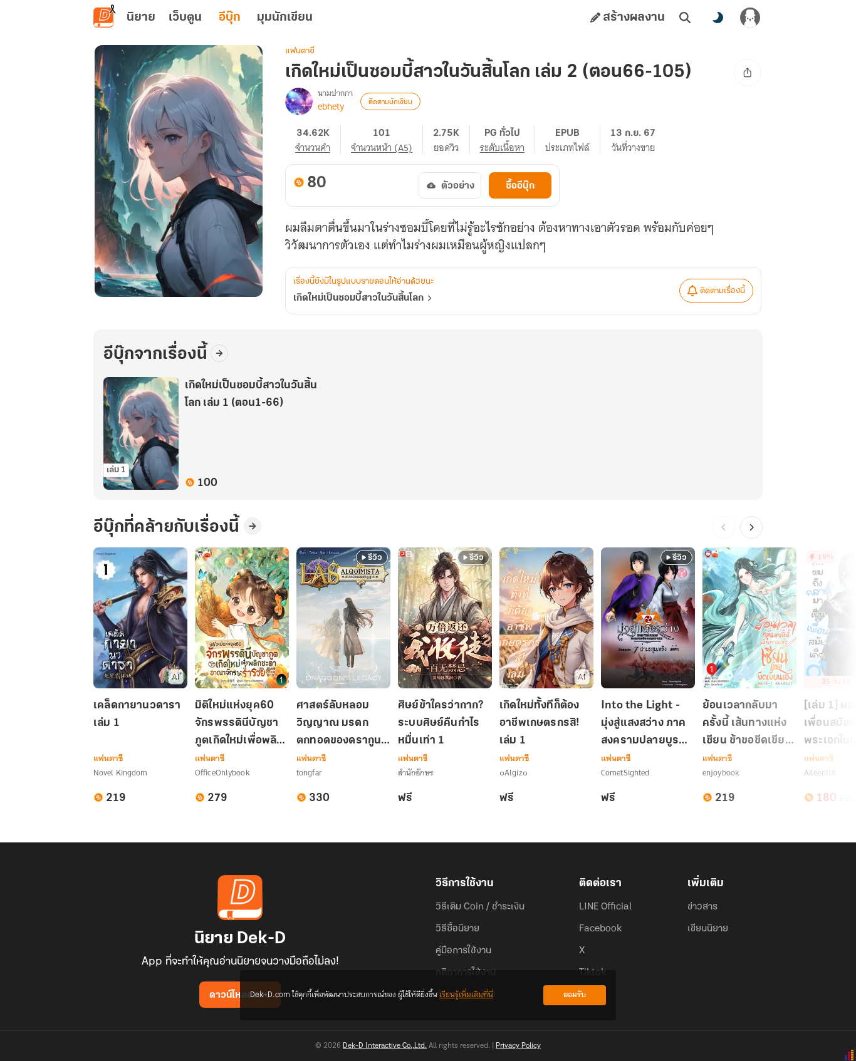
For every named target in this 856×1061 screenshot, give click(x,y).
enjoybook (720, 772)
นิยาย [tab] (141, 17)
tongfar (309, 772)
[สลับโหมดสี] (717, 17)
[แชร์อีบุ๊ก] (747, 72)
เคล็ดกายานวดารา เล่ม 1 (137, 714)
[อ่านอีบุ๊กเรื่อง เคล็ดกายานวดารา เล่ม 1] (140, 617)
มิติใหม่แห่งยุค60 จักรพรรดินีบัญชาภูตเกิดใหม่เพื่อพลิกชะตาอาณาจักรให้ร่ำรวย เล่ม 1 (239, 724)
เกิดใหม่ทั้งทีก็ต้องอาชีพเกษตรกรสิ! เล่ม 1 (539, 723)
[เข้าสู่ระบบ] (750, 17)
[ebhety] (299, 101)
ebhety (331, 106)
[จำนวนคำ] (318, 139)
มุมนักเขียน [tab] (285, 17)
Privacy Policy (518, 1046)
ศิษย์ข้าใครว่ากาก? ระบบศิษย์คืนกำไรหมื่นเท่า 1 (441, 723)
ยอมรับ (574, 995)
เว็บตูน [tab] (185, 17)
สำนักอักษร (416, 772)
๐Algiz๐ (513, 772)
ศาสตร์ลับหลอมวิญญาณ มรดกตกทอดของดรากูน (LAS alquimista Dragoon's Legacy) (338, 724)
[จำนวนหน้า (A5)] (387, 139)
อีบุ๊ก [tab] (230, 17)
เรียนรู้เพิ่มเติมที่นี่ (466, 995)
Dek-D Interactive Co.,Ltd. (385, 1046)
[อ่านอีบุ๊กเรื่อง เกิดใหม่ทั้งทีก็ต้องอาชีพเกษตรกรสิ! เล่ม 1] (546, 617)
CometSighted (625, 772)
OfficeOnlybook (222, 772)
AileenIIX (820, 772)
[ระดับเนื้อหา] (507, 139)
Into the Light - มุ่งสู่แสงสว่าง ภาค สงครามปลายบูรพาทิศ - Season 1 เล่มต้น (647, 724)
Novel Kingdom (120, 772)
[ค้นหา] (684, 17)
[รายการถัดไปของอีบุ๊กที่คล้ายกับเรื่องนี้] (751, 527)
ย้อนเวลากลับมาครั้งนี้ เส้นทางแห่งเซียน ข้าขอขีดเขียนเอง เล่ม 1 (747, 724)
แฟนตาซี (300, 51)
